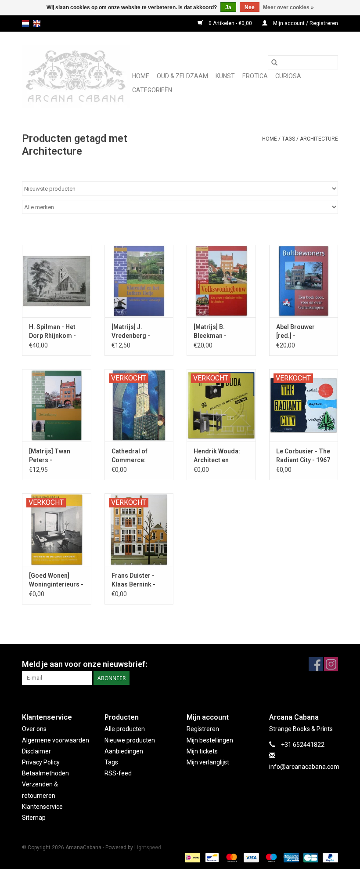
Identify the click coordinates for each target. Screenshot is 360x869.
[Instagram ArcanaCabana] (331, 664)
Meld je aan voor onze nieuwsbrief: (84, 664)
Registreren (203, 728)
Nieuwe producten (129, 740)
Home (140, 76)
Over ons (34, 728)
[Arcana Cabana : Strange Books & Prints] (76, 76)
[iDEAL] (192, 857)
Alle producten (124, 728)
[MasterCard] (231, 857)
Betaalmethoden (45, 773)
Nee (250, 7)
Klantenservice (42, 806)
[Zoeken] (274, 62)
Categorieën (152, 90)
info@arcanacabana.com (304, 766)
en (36, 23)
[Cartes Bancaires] (310, 857)
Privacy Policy (41, 762)
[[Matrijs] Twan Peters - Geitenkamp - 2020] (56, 405)
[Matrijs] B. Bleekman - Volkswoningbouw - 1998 (220, 331)
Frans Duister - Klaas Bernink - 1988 (133, 580)
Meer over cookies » (288, 7)
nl (25, 23)
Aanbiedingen (123, 751)
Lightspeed (147, 847)
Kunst (225, 76)
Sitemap (34, 817)
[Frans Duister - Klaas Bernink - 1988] (139, 529)
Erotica (255, 76)
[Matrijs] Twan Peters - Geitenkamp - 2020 (56, 456)
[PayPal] (329, 857)
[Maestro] (270, 857)
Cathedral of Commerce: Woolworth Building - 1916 (133, 456)
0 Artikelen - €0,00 (230, 23)
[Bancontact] (211, 857)
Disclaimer (36, 751)
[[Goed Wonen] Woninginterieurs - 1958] (56, 529)
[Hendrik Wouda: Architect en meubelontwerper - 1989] (221, 405)
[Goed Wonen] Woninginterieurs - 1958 (56, 580)
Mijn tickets (202, 751)
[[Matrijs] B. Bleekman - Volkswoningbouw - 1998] (221, 281)
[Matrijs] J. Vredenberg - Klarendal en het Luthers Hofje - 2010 (135, 331)
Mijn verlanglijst (208, 762)
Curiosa (288, 76)
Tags (288, 139)
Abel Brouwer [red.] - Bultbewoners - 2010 (298, 331)
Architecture (319, 139)
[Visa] (250, 857)
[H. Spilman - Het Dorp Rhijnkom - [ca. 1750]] (56, 281)
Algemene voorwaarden (55, 740)
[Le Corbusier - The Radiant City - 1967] (303, 405)
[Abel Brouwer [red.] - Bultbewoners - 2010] (303, 281)
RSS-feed (118, 773)
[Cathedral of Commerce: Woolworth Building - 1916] (139, 405)
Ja (228, 7)
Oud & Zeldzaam (182, 76)
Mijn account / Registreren (305, 23)
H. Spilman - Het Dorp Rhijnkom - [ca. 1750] (52, 331)
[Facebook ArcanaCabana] (316, 664)
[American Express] (290, 857)
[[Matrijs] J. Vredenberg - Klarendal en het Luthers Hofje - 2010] (139, 281)
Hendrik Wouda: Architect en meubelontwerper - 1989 (219, 456)
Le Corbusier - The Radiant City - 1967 (303, 455)
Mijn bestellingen (210, 740)
